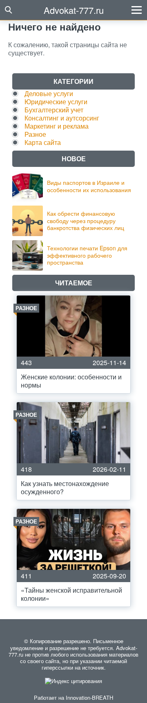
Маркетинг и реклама (56, 126)
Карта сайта (42, 142)
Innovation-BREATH (89, 697)
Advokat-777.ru (74, 10)
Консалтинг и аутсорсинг (61, 118)
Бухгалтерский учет (53, 109)
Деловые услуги (48, 93)
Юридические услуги (55, 101)
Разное (35, 134)
